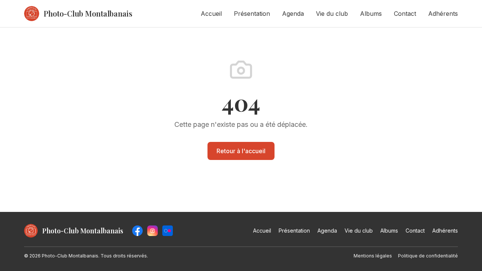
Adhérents (443, 13)
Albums (371, 13)
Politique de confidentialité (428, 256)
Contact (405, 13)
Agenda (293, 13)
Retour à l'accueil (241, 151)
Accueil (211, 13)
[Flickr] (167, 230)
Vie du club (332, 13)
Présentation (252, 13)
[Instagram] (152, 230)
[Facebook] (137, 230)
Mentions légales (373, 256)
